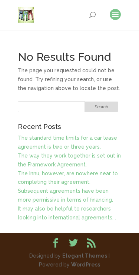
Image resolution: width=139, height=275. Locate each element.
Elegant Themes (84, 256)
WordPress (85, 265)
